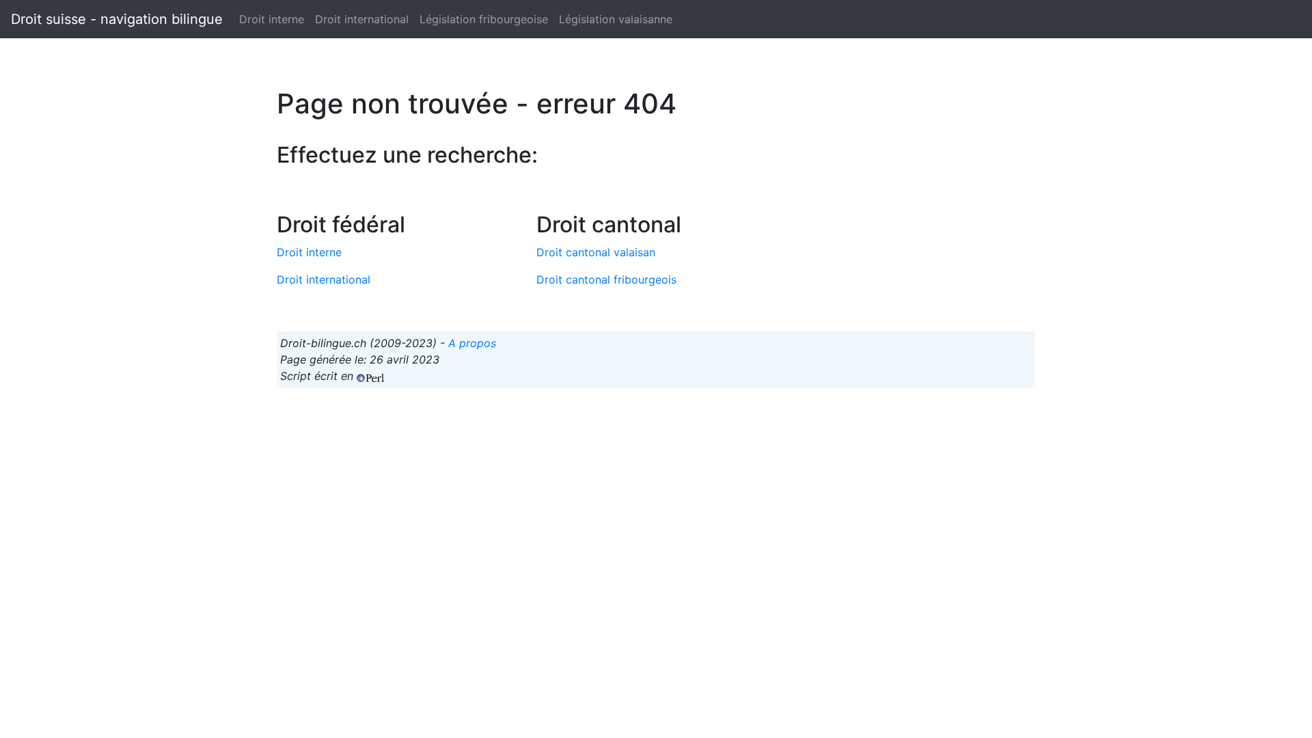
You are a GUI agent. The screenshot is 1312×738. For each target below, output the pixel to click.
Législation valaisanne (615, 19)
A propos (472, 343)
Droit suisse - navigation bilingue (117, 19)
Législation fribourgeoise (484, 19)
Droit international (362, 19)
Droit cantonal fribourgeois (606, 279)
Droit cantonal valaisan (595, 252)
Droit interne (271, 19)
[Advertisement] (656, 494)
